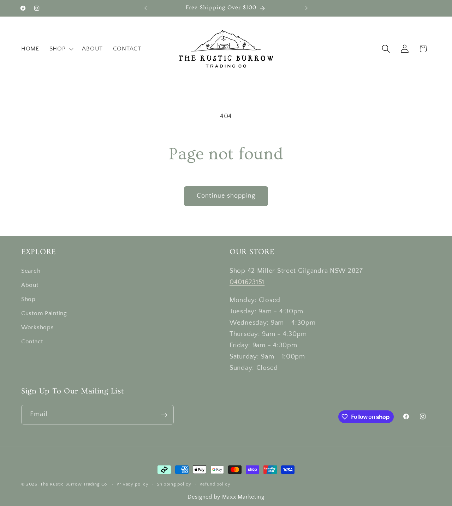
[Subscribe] (164, 415)
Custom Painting (44, 313)
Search (30, 271)
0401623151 (247, 282)
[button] (60, 49)
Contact (32, 341)
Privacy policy (133, 484)
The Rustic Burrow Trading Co (73, 484)
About (29, 285)
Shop (28, 299)
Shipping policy (174, 484)
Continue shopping (226, 195)
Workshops (37, 327)
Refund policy (215, 484)
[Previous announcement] (145, 8)
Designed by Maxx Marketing (226, 497)
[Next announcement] (306, 8)
